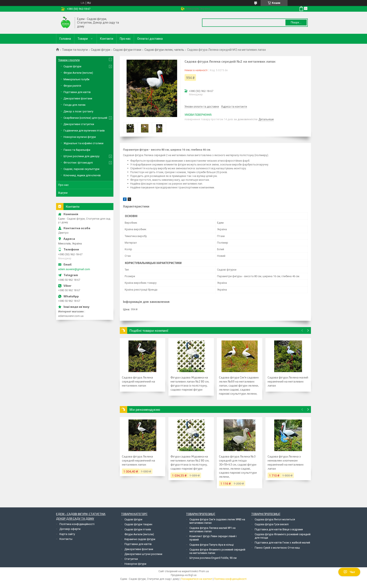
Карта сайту (67, 534)
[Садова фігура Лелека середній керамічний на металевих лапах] (142, 356)
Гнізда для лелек (75, 104)
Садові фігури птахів (137, 529)
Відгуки (63, 192)
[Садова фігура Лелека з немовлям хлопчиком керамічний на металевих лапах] (288, 435)
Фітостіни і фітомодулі (78, 162)
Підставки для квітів (77, 92)
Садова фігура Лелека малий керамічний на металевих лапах (288, 381)
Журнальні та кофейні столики (83, 143)
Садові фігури (100, 49)
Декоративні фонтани (78, 98)
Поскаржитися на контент (196, 578)
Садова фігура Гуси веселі (272, 524)
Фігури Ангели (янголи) (78, 72)
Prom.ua (204, 571)
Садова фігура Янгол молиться (275, 519)
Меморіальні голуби (76, 79)
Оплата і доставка (150, 38)
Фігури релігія (72, 85)
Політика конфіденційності (77, 524)
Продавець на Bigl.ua (183, 575)
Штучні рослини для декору (81, 156)
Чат (352, 572)
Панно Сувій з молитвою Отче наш (277, 547)
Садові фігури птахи (127, 49)
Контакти (106, 38)
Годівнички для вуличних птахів (84, 130)
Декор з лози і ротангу (78, 111)
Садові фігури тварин (138, 524)
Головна (65, 38)
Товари (83, 38)
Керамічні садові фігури (139, 539)
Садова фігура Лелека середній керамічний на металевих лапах (138, 381)
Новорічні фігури (135, 563)
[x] (129, 200)
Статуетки (131, 558)
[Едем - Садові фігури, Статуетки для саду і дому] (65, 23)
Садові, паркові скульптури (81, 169)
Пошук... (296, 22)
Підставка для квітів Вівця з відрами (279, 529)
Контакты (65, 539)
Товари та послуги (75, 49)
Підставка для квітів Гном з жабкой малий (282, 542)
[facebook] (125, 200)
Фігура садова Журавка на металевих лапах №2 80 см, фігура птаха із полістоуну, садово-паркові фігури (190, 383)
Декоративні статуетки (79, 124)
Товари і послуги (69, 60)
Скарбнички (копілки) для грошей (85, 117)
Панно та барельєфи (77, 149)
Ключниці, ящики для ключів (82, 175)
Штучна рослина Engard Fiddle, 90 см (213, 557)
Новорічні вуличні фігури (80, 136)
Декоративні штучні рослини (143, 554)
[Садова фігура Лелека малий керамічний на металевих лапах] (288, 356)
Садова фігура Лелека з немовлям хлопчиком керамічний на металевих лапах (285, 462)
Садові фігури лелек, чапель (164, 49)
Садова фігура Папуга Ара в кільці (211, 544)
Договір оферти (69, 529)
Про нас (125, 38)
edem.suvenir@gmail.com (74, 269)
